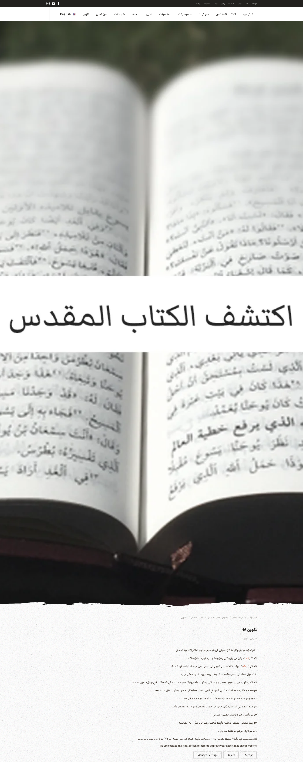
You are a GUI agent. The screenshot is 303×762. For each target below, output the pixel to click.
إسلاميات (207, 3)
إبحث (198, 3)
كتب (246, 3)
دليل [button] (149, 14)
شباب (216, 3)
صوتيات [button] (203, 14)
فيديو (239, 3)
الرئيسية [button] (248, 14)
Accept (249, 755)
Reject (231, 755)
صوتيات (231, 3)
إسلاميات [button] (165, 14)
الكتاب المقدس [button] (226, 14)
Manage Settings (207, 755)
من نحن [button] (101, 14)
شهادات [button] (119, 14)
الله (247, 658)
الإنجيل (254, 3)
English (65, 14)
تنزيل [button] (86, 14)
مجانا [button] (135, 14)
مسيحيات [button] (184, 14)
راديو (223, 3)
